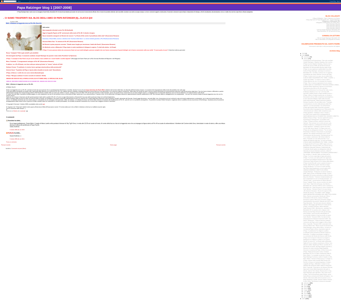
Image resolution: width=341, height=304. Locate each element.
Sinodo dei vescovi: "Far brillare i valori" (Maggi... (317, 192)
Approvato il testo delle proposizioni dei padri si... (317, 269)
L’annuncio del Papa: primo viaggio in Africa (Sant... (317, 222)
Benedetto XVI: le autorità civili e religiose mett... (316, 210)
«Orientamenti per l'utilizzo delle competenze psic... (317, 111)
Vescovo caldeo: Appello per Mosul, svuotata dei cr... (318, 244)
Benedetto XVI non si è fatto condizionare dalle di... (317, 253)
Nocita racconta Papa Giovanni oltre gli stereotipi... (317, 211)
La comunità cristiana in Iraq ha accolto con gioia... (317, 215)
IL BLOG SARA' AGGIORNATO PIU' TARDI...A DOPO (318, 142)
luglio (305, 286)
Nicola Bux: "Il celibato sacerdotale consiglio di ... (317, 234)
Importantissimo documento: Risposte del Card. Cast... (318, 201)
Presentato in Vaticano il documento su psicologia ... (318, 131)
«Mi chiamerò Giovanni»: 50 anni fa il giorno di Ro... (317, 191)
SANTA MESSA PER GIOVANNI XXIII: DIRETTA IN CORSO (319, 194)
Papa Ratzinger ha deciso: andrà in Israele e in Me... (318, 257)
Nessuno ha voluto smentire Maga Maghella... (316, 248)
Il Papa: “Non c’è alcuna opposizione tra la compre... (318, 83)
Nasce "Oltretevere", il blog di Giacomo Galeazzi (316, 220)
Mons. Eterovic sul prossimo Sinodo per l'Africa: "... (317, 196)
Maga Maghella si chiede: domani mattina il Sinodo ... (318, 279)
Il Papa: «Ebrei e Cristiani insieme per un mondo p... (318, 95)
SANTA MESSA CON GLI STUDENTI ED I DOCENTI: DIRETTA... (321, 116)
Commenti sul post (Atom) (18, 148)
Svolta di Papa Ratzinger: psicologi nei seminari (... (317, 71)
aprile (305, 291)
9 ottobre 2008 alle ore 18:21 (17, 139)
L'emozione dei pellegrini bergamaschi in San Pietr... (318, 159)
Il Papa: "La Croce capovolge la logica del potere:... (317, 156)
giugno (306, 288)
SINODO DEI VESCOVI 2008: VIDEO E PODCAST (317, 265)
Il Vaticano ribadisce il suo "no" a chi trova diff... (316, 91)
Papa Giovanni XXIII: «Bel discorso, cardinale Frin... (317, 208)
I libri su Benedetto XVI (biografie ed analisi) (327, 39)
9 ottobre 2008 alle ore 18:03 (17, 129)
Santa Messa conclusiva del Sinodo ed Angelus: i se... (318, 276)
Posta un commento (11, 142)
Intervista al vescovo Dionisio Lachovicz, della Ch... (317, 151)
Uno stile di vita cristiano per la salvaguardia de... (317, 114)
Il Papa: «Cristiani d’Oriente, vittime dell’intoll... (316, 206)
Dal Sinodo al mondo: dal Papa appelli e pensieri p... (318, 246)
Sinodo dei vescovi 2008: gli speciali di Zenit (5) (316, 65)
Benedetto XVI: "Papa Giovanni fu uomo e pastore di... (318, 187)
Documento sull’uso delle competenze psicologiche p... (318, 97)
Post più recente (5, 145)
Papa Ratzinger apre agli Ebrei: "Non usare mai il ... (317, 272)
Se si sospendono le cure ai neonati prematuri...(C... (318, 178)
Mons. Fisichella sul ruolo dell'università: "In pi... (316, 138)
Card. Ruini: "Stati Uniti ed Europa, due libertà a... (317, 184)
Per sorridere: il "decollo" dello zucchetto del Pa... (317, 154)
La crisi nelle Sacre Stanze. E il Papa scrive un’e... (317, 128)
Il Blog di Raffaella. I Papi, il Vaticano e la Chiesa (326, 18)
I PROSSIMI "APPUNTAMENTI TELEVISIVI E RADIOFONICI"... (321, 152)
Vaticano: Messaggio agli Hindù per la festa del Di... (317, 204)
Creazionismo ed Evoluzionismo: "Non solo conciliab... (318, 60)
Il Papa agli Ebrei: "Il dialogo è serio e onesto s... (317, 112)
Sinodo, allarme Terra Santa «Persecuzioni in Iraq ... (318, 271)
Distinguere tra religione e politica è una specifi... (317, 239)
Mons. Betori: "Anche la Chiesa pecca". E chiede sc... (318, 258)
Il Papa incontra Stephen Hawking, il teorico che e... (317, 64)
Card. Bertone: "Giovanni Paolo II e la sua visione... (317, 189)
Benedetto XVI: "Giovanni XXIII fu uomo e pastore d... (318, 185)
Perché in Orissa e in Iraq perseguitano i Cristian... (317, 262)
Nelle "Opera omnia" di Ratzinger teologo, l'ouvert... (317, 173)
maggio (306, 290)
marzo (306, 293)
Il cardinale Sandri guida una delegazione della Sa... (318, 149)
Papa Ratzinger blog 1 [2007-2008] (44, 8)
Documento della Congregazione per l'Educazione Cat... (319, 109)
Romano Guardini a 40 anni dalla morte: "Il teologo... (318, 102)
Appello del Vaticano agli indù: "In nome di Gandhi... (317, 140)
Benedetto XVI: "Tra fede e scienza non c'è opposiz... (318, 72)
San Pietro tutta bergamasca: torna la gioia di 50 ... (317, 168)
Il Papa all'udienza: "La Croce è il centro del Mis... (317, 166)
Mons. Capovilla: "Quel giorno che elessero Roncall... (318, 267)
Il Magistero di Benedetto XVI (331, 21)
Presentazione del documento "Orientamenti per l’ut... (318, 135)
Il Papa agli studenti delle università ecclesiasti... (316, 107)
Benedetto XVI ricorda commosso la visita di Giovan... (318, 175)
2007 (303, 298)
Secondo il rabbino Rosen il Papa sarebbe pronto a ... (318, 93)
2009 (303, 53)
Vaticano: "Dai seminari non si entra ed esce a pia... (317, 123)
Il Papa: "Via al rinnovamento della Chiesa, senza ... (317, 274)
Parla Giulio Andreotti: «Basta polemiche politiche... (317, 100)
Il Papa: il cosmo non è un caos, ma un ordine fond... (318, 76)
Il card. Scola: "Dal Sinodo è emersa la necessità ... (317, 281)
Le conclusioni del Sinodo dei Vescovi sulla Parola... (317, 236)
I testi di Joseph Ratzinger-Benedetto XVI (328, 29)
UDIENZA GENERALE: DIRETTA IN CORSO (315, 170)
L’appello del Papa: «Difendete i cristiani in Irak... (317, 264)
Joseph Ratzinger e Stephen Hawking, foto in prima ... (318, 62)
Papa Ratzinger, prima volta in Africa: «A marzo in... (317, 227)
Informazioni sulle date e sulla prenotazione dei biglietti (324, 46)
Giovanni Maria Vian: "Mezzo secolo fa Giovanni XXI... (318, 225)
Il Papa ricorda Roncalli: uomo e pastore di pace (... (317, 163)
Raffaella (11, 133)
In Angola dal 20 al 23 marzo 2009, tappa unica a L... (318, 144)
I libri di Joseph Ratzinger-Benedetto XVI (328, 38)
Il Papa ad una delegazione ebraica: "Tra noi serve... (318, 130)
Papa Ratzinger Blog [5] (333, 24)
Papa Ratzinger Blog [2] (333, 28)
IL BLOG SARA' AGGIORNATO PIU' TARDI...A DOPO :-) (319, 77)
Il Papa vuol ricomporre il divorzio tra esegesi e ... (317, 237)
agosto (306, 284)
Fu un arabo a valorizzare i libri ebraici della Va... (317, 137)
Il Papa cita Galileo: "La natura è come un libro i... (317, 79)
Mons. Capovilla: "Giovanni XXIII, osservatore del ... (317, 224)
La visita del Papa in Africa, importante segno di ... (317, 229)
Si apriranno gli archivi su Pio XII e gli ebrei (315, 88)
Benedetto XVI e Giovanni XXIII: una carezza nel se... (318, 145)
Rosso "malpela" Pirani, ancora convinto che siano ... (318, 182)
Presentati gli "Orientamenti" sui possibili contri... (316, 119)
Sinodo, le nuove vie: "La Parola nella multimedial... (317, 241)
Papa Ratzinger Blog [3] (333, 27)
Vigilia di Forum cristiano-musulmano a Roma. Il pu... (318, 243)
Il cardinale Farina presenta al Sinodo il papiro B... (317, 232)
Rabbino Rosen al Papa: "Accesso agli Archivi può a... (318, 117)
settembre (307, 283)
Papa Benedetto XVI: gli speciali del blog (328, 31)
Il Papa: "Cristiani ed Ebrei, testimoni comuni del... (317, 121)
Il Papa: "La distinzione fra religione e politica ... (316, 231)
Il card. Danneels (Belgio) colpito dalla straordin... (317, 98)
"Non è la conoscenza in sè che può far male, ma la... (318, 90)
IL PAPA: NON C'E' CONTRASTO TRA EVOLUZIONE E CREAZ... (321, 85)
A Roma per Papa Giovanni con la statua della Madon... (319, 161)
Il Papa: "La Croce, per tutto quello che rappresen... (317, 157)
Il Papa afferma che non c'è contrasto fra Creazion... (318, 81)
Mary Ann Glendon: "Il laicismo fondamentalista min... (318, 177)
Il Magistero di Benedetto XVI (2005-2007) (328, 22)
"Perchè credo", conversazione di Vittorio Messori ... (317, 180)
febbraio (306, 295)
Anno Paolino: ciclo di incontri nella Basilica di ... (316, 213)
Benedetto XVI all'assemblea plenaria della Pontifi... (317, 67)
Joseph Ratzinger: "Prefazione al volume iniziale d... (317, 171)
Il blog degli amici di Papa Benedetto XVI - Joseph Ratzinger (323, 19)
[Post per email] (26, 111)
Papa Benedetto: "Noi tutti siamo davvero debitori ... (317, 203)
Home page (113, 145)
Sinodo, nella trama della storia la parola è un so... (317, 277)
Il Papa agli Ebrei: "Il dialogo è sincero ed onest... (317, 126)
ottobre (306, 58)
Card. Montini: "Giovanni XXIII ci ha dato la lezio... (317, 217)
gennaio (306, 297)
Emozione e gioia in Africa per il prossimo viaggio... (317, 199)
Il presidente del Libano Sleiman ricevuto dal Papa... (318, 74)
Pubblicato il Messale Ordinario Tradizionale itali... (317, 147)
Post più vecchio (220, 145)
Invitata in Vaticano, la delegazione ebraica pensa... (317, 124)
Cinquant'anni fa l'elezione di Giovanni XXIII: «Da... (317, 218)
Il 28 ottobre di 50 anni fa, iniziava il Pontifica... (316, 197)
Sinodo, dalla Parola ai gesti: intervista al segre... (317, 164)
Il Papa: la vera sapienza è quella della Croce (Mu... (317, 69)
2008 (303, 55)
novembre (307, 57)
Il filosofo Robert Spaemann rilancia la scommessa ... (318, 86)
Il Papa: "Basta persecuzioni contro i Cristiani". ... (317, 251)
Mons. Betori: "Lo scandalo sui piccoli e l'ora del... (317, 255)
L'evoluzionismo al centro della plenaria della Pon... (317, 104)
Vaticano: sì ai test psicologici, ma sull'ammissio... (317, 105)
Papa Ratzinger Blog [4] (333, 25)
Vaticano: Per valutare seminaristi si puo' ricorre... (317, 133)
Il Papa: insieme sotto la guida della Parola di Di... (317, 260)
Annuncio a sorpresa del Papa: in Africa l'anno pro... (317, 250)
